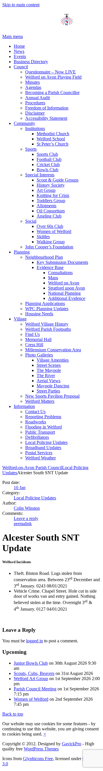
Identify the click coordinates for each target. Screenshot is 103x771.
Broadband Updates (43, 447)
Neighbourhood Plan (44, 257)
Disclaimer (35, 113)
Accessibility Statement (46, 118)
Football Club (49, 159)
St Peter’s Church (52, 144)
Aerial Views (48, 380)
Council (21, 66)
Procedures (35, 102)
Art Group (46, 190)
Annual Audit (37, 97)
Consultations (60, 272)
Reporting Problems (43, 416)
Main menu (12, 36)
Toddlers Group (51, 200)
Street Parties (48, 391)
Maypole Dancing (53, 385)
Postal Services (38, 452)
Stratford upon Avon (66, 288)
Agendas (33, 87)
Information (24, 406)
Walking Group (51, 241)
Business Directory (31, 61)
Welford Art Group (31, 678)
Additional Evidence (66, 298)
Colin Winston (27, 508)
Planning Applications (45, 303)
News (19, 51)
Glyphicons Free (38, 758)
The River (46, 375)
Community (24, 123)
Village (20, 318)
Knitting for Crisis (53, 195)
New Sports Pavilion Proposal (52, 396)
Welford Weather (40, 457)
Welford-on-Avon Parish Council (32, 467)
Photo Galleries (39, 354)
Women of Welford (54, 231)
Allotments (46, 205)
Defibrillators (37, 437)
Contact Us (35, 411)
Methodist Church (53, 133)
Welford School (51, 138)
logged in (34, 640)
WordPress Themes (41, 748)
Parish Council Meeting (35, 688)
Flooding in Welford (43, 427)
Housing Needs (39, 313)
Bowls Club (47, 169)
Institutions (35, 128)
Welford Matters (39, 401)
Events (20, 56)
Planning (22, 252)
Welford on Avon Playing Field (53, 77)
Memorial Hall (38, 339)
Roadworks (35, 421)
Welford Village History (46, 324)
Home (19, 46)
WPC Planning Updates (46, 308)
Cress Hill (34, 344)
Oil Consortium (51, 210)
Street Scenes (49, 365)
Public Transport (40, 432)
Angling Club (49, 216)
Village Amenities (53, 360)
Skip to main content (20, 4)
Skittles (43, 236)
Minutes (32, 82)
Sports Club (47, 154)
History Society (51, 185)
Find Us (32, 334)
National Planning (64, 293)
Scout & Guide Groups (57, 180)
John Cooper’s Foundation (49, 246)
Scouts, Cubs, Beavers (34, 673)
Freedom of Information (46, 107)
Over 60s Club (50, 226)
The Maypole (49, 370)
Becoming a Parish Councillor (52, 92)
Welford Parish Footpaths (48, 329)
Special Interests (39, 174)
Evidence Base (50, 267)
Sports (31, 149)
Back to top (12, 714)
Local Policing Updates (46, 442)
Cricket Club (48, 164)
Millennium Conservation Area (53, 349)
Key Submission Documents (62, 262)
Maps (53, 277)
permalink (23, 523)
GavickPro (71, 743)
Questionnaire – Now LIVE (50, 71)
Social (30, 221)
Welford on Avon (63, 282)
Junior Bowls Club (31, 663)
